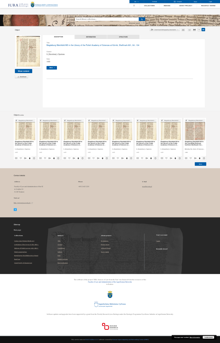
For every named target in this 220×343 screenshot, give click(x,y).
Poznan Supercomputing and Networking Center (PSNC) (130, 339)
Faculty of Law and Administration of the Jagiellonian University (110, 282)
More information (195, 337)
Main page (17, 230)
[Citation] (194, 29)
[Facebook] (15, 210)
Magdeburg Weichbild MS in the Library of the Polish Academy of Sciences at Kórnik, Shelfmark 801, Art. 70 (24, 143)
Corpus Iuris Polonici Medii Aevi (24, 241)
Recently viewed (208, 6)
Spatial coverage (63, 259)
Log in (158, 241)
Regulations (104, 241)
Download (22, 77)
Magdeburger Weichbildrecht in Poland (26, 255)
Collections (149, 6)
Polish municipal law (20, 252)
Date (59, 255)
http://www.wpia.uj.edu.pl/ (22, 203)
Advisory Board (105, 248)
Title (59, 241)
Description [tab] (58, 37)
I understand (208, 337)
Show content (23, 71)
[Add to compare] (183, 29)
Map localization (63, 263)
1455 (48, 61)
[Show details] (34, 158)
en (203, 30)
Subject (60, 252)
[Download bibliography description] (25, 158)
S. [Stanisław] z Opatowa (56, 54)
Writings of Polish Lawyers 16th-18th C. (26, 248)
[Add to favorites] (189, 29)
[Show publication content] (29, 158)
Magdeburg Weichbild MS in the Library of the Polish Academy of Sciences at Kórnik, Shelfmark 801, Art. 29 (145, 143)
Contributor (61, 248)
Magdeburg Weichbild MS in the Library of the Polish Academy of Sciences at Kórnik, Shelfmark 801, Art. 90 (170, 143)
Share (195, 2)
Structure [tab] (123, 37)
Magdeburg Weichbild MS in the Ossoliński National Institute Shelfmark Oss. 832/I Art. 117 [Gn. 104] (194, 143)
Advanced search (134, 23)
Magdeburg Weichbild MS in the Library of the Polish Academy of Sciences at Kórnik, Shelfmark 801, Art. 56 (121, 143)
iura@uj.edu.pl (147, 187)
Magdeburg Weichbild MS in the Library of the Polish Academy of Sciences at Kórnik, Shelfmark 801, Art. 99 (97, 143)
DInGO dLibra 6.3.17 (92, 339)
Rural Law (17, 259)
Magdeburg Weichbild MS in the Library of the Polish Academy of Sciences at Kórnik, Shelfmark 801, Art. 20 (48, 143)
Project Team (105, 244)
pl (138, 1)
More (200, 164)
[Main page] (134, 5)
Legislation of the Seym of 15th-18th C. (26, 244)
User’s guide (105, 252)
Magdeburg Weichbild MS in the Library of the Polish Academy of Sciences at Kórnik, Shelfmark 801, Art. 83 (72, 143)
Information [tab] (91, 37)
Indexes (167, 6)
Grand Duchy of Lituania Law (23, 263)
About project (185, 6)
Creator (60, 244)
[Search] (142, 19)
